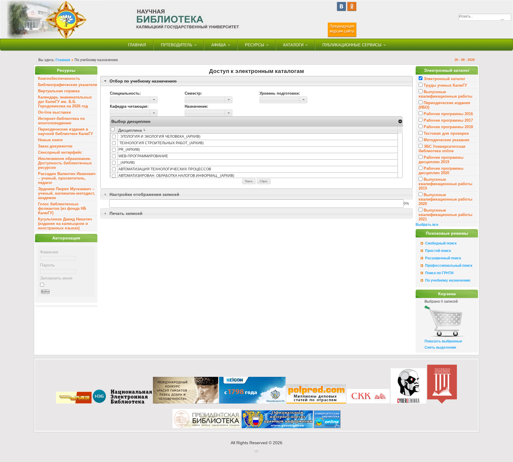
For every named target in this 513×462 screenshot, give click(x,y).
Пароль (47, 265)
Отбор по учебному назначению (143, 81)
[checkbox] (113, 129)
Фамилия (49, 252)
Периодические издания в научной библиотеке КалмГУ (65, 131)
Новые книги (50, 140)
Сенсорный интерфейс (60, 152)
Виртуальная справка (59, 91)
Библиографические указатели (67, 84)
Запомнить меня (56, 278)
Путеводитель (176, 45)
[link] (400, 121)
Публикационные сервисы (351, 45)
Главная (137, 45)
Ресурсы (254, 45)
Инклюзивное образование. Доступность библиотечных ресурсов (65, 163)
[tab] (256, 81)
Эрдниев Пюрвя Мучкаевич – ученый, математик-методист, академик (66, 193)
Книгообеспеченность (59, 78)
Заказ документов (55, 146)
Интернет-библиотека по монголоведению (61, 120)
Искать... (466, 16)
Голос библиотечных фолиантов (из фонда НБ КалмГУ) (62, 208)
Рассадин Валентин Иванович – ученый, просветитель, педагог (67, 178)
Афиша (218, 45)
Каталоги (293, 45)
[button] (153, 99)
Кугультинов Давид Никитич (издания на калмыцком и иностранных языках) (65, 223)
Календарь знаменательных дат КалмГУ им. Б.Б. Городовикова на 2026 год (65, 101)
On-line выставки (54, 112)
